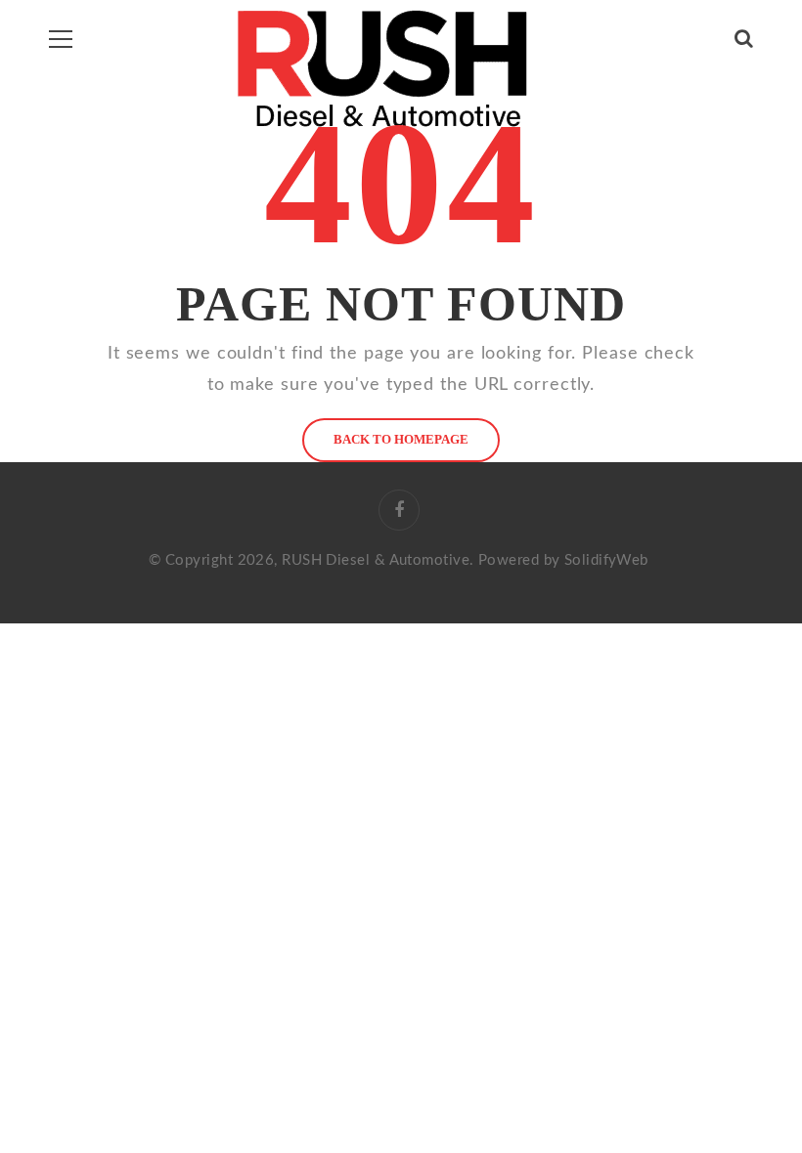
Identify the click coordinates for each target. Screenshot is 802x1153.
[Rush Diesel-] (382, 69)
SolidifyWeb (606, 560)
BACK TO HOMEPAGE (401, 439)
